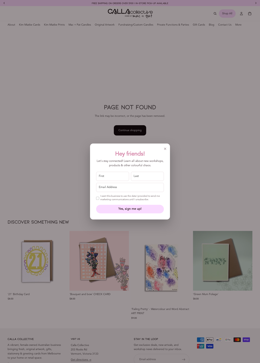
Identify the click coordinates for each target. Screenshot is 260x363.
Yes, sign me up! (129, 209)
